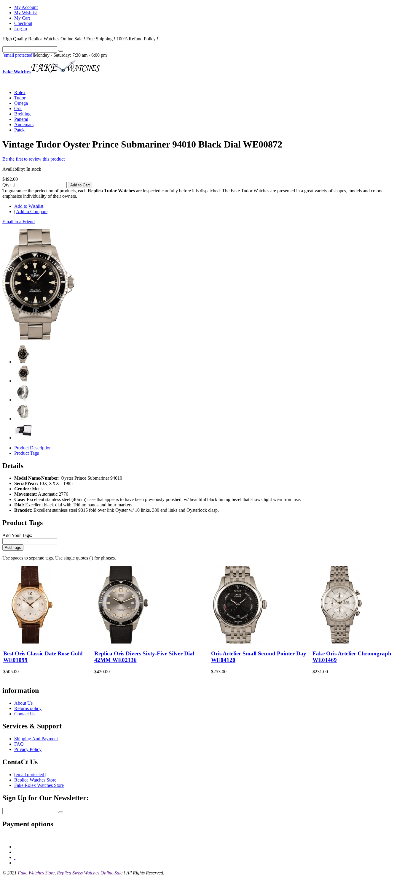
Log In (20, 28)
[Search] (60, 51)
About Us (23, 703)
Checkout (23, 23)
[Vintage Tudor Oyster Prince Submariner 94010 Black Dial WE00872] (38, 337)
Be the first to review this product (33, 158)
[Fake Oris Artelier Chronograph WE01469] (341, 641)
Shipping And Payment (36, 738)
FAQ (19, 744)
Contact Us (24, 713)
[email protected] (18, 55)
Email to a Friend (18, 221)
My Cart (22, 17)
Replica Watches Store (35, 779)
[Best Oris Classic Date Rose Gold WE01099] (32, 641)
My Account (26, 7)
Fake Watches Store (36, 872)
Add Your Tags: (17, 535)
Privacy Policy (28, 749)
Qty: (6, 184)
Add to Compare (31, 211)
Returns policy (28, 708)
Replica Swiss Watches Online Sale (89, 872)
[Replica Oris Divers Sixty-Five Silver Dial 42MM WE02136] (123, 641)
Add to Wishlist (28, 206)
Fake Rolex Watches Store (39, 785)
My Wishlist (25, 12)
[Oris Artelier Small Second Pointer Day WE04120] (240, 641)
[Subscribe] (60, 812)
